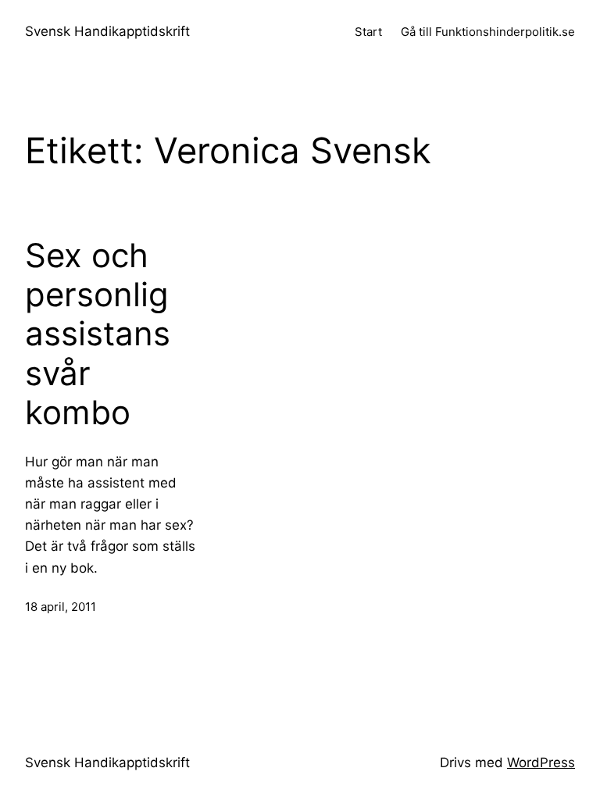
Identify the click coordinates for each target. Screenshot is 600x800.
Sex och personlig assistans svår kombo (97, 334)
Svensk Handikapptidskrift (107, 31)
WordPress (541, 762)
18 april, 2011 (60, 606)
